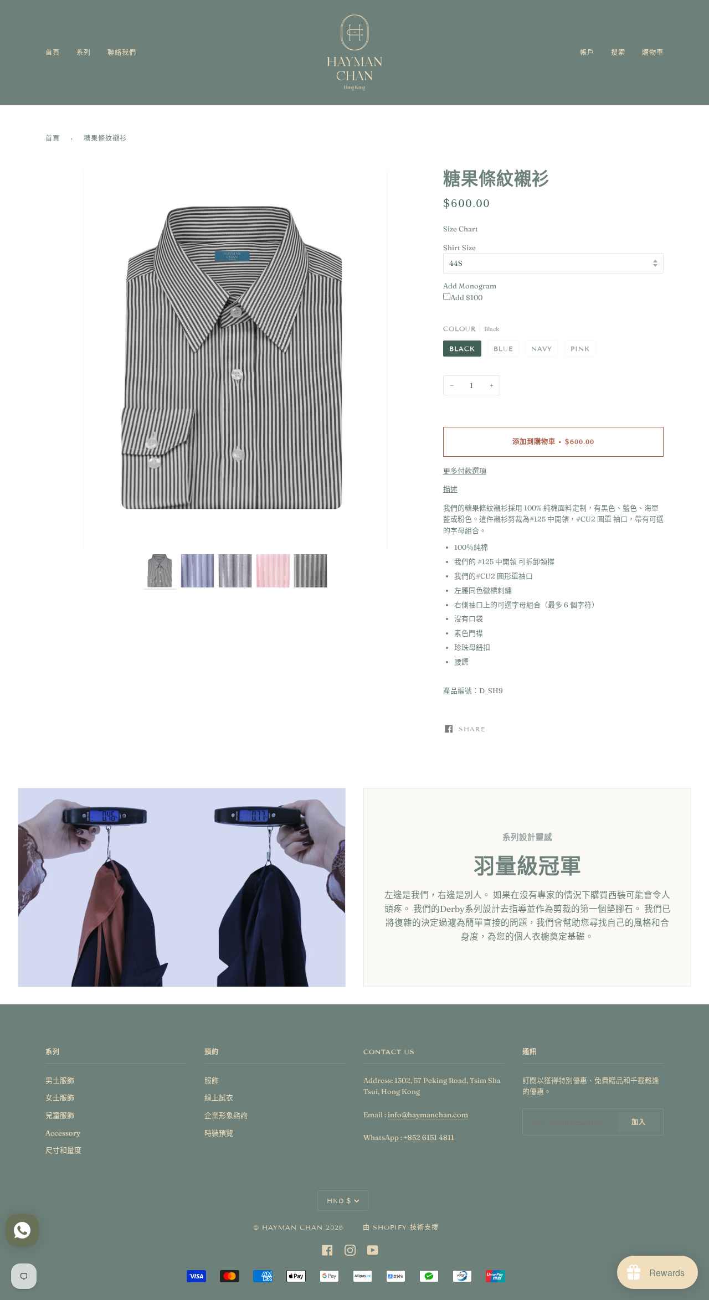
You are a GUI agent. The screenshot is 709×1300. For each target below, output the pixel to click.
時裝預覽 (218, 1132)
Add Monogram (469, 285)
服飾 (211, 1080)
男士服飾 (59, 1080)
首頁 (52, 138)
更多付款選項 (464, 470)
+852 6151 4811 (429, 1137)
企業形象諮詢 (226, 1115)
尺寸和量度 (63, 1150)
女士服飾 (59, 1097)
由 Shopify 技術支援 (401, 1227)
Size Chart (460, 228)
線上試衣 (218, 1097)
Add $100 (466, 297)
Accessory (62, 1132)
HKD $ (339, 1200)
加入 (638, 1122)
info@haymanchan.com (428, 1114)
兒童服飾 (59, 1115)
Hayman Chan (294, 1227)
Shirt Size (459, 247)
